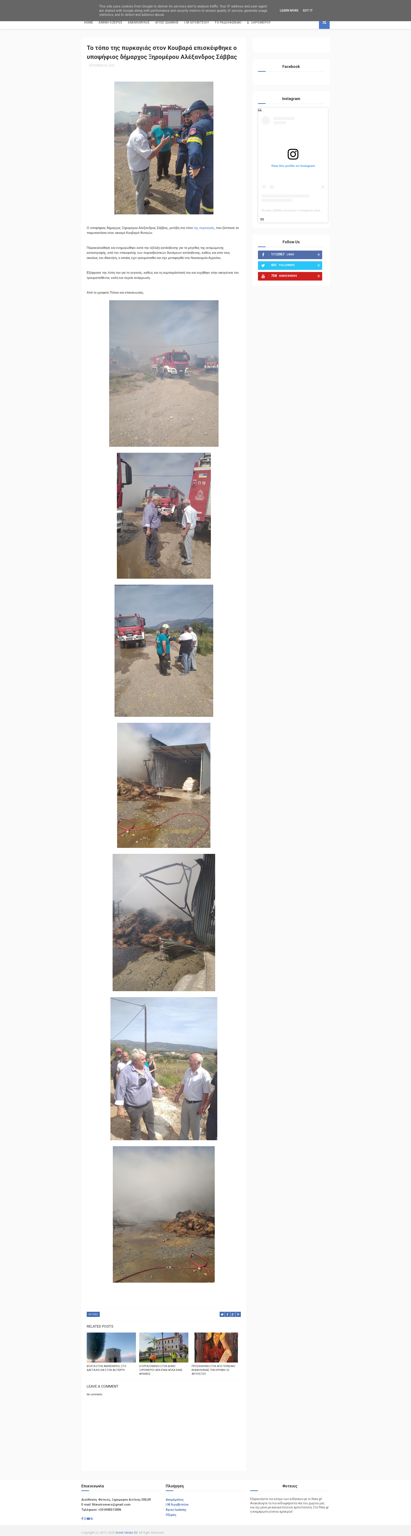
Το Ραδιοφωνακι (227, 22)
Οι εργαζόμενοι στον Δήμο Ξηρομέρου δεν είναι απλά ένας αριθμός (161, 1370)
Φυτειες (93, 1314)
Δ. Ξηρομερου (259, 22)
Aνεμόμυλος (175, 1499)
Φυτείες (267, 210)
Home (88, 22)
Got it (308, 10)
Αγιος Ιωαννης (167, 22)
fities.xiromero (286, 210)
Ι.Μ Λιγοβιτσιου (196, 22)
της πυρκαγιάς (204, 228)
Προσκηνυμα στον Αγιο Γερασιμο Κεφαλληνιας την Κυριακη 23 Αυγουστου (213, 1370)
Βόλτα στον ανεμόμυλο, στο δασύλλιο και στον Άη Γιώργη (106, 1368)
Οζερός (171, 1515)
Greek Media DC (126, 1532)
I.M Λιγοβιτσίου (177, 1504)
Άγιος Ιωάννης (176, 1509)
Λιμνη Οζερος (110, 22)
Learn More (289, 10)
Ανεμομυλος (139, 22)
